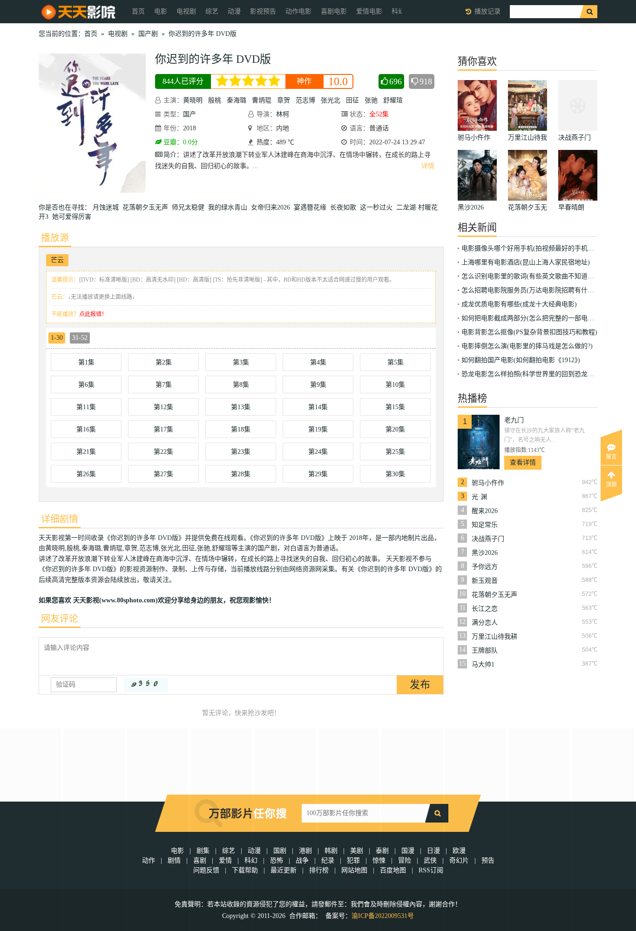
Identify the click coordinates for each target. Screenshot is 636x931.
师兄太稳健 (190, 207)
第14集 (318, 407)
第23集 (240, 451)
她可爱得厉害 (73, 216)
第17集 (163, 429)
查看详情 (523, 462)
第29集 (318, 474)
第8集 (241, 384)
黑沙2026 (485, 552)
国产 (189, 114)
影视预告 (263, 11)
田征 (352, 100)
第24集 (318, 451)
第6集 (86, 384)
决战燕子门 (488, 538)
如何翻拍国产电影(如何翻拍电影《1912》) (520, 360)
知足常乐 (485, 524)
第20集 (395, 429)
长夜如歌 (345, 207)
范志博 (305, 100)
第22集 (163, 451)
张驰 (371, 100)
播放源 (55, 238)
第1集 (86, 362)
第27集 (163, 474)
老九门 (514, 420)
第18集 (240, 429)
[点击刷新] (145, 685)
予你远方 (485, 566)
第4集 (318, 362)
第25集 (395, 451)
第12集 (163, 407)
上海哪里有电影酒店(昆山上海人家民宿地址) (525, 262)
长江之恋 (485, 608)
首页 (138, 11)
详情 (427, 165)
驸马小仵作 (488, 482)
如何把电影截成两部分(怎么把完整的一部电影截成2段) (540, 318)
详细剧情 (59, 519)
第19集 (318, 429)
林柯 (282, 114)
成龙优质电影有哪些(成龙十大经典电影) (519, 304)
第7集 (164, 384)
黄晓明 (193, 100)
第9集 (318, 384)
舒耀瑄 (393, 100)
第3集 (241, 362)
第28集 (240, 474)
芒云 (57, 259)
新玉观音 (485, 580)
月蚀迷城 (107, 207)
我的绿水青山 (229, 207)
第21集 (86, 451)
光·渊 (479, 496)
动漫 (234, 11)
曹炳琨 (261, 100)
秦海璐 (236, 100)
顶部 (611, 484)
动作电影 (298, 11)
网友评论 (59, 619)
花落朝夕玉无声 (147, 207)
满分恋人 (485, 622)
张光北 (330, 100)
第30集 (395, 474)
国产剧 (148, 33)
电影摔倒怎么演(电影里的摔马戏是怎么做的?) (527, 346)
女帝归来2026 (272, 207)
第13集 (240, 407)
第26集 (86, 474)
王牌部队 (485, 650)
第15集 (395, 407)
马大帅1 (483, 664)
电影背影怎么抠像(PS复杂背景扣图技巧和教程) (529, 332)
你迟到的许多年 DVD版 (203, 33)
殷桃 (214, 100)
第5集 (395, 362)
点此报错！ (93, 314)
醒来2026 (485, 510)
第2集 (164, 362)
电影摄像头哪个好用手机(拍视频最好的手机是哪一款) (538, 248)
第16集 (86, 429)
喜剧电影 (334, 11)
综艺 (211, 11)
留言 (611, 456)
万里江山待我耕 (494, 636)
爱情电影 (369, 11)
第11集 (86, 407)
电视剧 (186, 11)
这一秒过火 (378, 207)
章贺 (283, 100)
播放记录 (487, 11)
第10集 (395, 384)
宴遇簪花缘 (312, 207)
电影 (160, 11)
